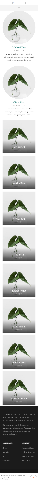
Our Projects (26, 460)
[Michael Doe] (19, 27)
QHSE (5, 456)
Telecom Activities (28, 456)
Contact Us (6, 460)
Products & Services (28, 452)
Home (5, 448)
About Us (6, 452)
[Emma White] (19, 280)
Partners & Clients (28, 448)
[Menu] (19, 8)
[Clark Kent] (19, 82)
